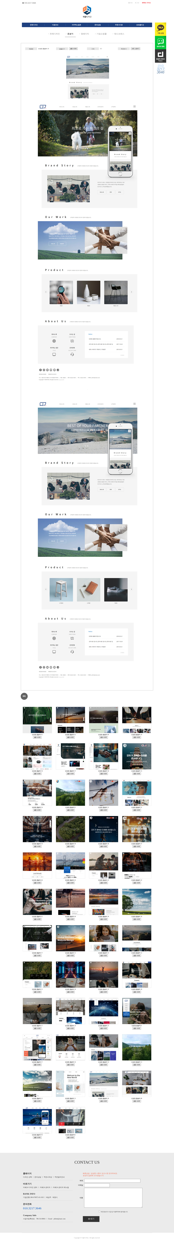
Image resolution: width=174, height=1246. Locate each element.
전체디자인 (55, 34)
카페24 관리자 (45, 1187)
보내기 (91, 1219)
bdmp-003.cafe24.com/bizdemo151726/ (136, 919)
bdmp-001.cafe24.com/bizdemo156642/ (70, 883)
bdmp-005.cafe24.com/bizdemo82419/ (70, 1101)
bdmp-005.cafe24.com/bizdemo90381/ (37, 1101)
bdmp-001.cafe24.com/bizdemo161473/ (103, 846)
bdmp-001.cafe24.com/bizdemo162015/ (37, 846)
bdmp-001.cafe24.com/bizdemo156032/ (136, 883)
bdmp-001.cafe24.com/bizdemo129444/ (70, 1028)
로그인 (137, 3)
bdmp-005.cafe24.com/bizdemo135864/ (136, 992)
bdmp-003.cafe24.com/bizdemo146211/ (103, 955)
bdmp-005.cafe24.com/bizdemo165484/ (136, 774)
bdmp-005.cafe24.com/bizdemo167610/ (37, 774)
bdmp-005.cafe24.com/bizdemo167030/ (70, 774)
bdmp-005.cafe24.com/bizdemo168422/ (103, 737)
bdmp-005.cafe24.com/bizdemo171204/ (37, 737)
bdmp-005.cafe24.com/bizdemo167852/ (136, 737)
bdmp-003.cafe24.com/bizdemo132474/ (37, 1137)
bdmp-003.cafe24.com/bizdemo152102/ (103, 919)
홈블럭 (70, 34)
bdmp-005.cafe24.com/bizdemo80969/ (73, 49)
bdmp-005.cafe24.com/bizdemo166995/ (103, 774)
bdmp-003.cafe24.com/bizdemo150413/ (37, 955)
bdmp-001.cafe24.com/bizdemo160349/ (136, 846)
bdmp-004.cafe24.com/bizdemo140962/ (70, 992)
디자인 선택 (27, 1177)
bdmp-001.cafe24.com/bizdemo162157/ (136, 810)
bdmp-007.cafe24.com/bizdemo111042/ (37, 1065)
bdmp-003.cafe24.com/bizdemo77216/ (136, 1101)
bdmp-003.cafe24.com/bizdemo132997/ (37, 1028)
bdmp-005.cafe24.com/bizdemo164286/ (70, 810)
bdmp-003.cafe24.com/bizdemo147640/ (70, 955)
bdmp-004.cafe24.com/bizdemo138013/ (103, 992)
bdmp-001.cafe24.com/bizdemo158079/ (37, 883)
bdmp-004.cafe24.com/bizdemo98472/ (103, 1065)
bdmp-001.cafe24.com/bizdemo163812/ (103, 810)
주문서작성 (48, 1177)
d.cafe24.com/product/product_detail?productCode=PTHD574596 (135, 49)
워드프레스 (119, 34)
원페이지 (85, 34)
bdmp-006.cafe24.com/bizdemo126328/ (136, 1028)
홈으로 (130, 3)
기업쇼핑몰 (102, 34)
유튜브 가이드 (146, 3)
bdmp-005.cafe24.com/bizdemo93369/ (136, 1065)
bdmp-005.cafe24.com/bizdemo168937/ (70, 737)
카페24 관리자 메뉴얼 (61, 1187)
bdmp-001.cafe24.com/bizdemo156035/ (103, 883)
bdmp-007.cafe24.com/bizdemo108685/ (70, 1065)
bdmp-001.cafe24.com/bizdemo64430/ (70, 1137)
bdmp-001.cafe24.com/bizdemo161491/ (70, 846)
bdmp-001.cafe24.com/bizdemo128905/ (103, 1028)
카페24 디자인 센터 (30, 1187)
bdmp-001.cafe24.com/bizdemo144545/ (37, 992)
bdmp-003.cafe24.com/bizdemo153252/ (37, 919)
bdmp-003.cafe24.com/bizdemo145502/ (136, 955)
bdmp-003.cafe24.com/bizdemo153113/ (70, 919)
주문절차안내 (60, 1177)
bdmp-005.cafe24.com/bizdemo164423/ (37, 810)
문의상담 (37, 1177)
